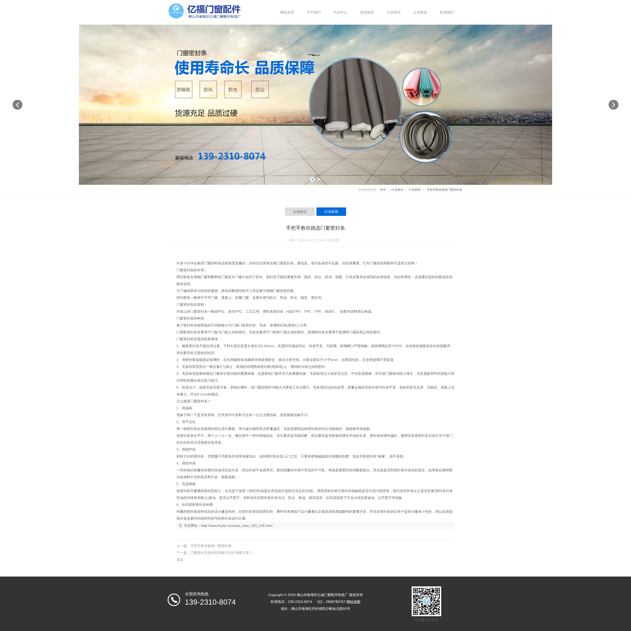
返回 (179, 560)
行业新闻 (415, 189)
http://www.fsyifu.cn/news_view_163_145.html (236, 526)
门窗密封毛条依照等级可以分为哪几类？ (221, 553)
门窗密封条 (285, 263)
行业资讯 (397, 189)
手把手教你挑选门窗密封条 (211, 546)
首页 (383, 189)
